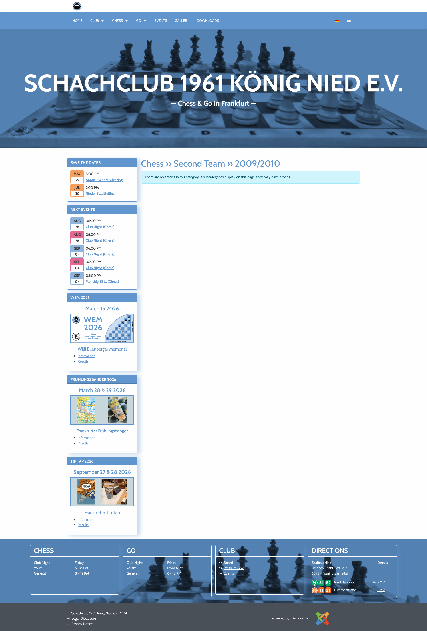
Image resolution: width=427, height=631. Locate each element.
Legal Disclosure (83, 618)
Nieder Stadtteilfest (101, 193)
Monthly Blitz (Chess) (102, 281)
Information (86, 356)
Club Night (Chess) (100, 227)
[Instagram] (90, 6)
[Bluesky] (94, 6)
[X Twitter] (97, 6)
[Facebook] (87, 6)
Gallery (182, 20)
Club (94, 20)
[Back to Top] (421, 625)
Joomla (302, 618)
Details (382, 563)
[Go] (144, 20)
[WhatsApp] (83, 6)
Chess (117, 20)
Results (83, 361)
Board (228, 563)
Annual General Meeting (104, 180)
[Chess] (125, 20)
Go (138, 20)
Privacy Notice (82, 624)
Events (161, 20)
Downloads (208, 20)
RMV (381, 582)
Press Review (234, 568)
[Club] (101, 20)
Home (78, 20)
